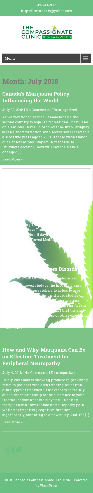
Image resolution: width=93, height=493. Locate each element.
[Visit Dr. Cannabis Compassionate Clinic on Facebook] (13, 451)
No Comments (38, 109)
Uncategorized (64, 109)
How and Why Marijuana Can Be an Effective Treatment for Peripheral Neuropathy (43, 356)
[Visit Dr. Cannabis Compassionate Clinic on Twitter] (18, 451)
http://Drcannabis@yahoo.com (46, 10)
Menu (10, 58)
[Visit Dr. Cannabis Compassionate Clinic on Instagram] (8, 451)
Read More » (12, 159)
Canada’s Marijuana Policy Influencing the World (36, 97)
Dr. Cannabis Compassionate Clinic (37, 480)
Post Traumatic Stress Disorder (41, 268)
